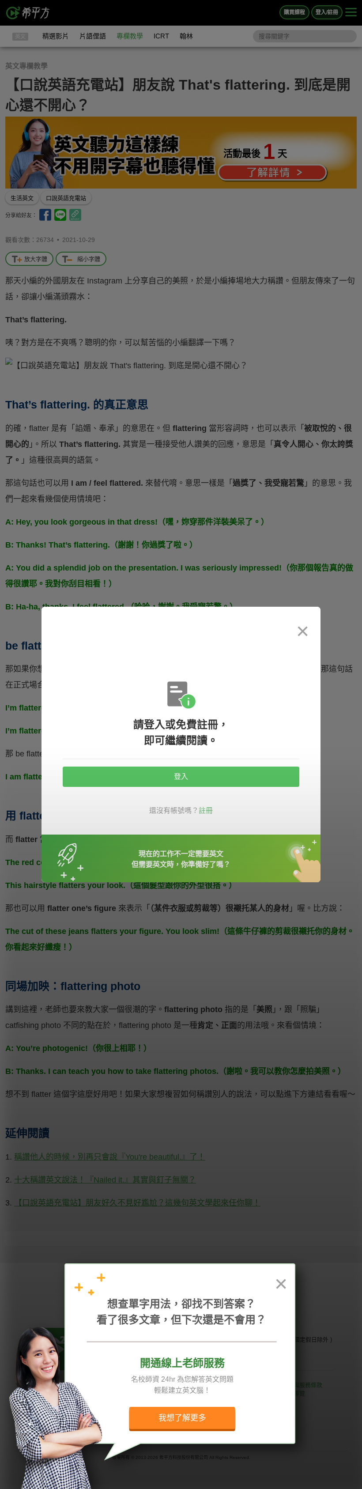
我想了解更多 (182, 1417)
